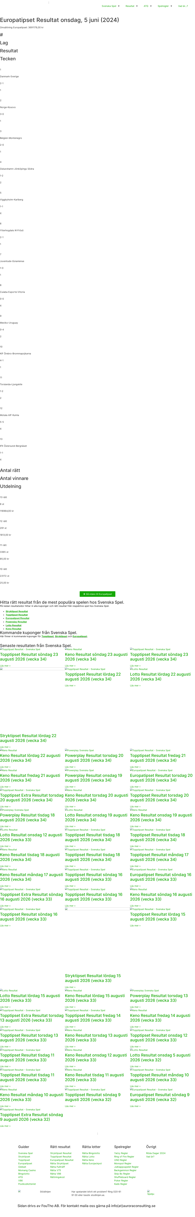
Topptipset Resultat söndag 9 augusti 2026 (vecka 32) (93, 1097)
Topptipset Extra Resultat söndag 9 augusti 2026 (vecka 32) (31, 1117)
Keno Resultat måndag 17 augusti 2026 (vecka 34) (31, 877)
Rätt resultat (60, 1147)
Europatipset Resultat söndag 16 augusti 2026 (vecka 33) (160, 877)
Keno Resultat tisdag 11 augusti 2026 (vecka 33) (94, 1077)
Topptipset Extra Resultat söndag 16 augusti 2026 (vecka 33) (31, 897)
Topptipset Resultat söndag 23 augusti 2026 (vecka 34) (29, 657)
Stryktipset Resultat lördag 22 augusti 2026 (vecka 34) (28, 738)
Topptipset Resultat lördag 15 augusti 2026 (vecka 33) (157, 917)
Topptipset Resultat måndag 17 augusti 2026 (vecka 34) (159, 857)
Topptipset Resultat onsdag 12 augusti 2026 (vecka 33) (158, 1038)
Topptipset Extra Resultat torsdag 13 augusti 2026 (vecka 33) (32, 1018)
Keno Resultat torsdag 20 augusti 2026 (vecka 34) (96, 797)
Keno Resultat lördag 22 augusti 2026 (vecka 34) (30, 758)
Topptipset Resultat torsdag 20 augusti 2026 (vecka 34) (159, 797)
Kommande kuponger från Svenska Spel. (38, 632)
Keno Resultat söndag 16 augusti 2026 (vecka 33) (161, 897)
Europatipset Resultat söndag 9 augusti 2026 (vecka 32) (160, 1097)
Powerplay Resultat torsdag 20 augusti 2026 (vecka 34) (94, 758)
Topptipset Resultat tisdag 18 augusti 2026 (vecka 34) (92, 837)
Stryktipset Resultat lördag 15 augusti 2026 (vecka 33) (93, 978)
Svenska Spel (109, 6)
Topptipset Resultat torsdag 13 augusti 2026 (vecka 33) (29, 1038)
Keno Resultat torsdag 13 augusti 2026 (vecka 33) (96, 1038)
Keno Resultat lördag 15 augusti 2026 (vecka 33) (95, 998)
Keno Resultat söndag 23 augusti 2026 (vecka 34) (96, 657)
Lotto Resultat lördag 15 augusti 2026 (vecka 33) (30, 998)
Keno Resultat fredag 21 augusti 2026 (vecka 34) (30, 778)
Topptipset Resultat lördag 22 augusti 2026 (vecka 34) (93, 676)
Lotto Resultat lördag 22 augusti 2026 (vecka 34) (160, 676)
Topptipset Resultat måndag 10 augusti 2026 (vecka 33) (159, 1077)
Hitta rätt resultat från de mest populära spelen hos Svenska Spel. (62, 602)
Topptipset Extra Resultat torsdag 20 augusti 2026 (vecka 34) (32, 797)
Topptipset (48, 636)
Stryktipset (61, 636)
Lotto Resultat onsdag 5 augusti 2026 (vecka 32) (160, 1057)
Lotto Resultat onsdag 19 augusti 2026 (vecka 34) (96, 817)
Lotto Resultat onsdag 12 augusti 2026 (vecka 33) (31, 837)
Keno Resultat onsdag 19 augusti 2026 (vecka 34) (161, 817)
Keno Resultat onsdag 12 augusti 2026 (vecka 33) (96, 1057)
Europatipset (80, 636)
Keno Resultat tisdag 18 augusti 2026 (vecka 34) (30, 857)
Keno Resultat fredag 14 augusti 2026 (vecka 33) (160, 1018)
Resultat (130, 6)
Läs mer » (5, 665)
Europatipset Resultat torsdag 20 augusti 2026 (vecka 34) (161, 778)
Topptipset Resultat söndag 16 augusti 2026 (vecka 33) (93, 877)
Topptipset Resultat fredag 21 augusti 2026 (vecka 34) (158, 758)
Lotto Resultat (13, 625)
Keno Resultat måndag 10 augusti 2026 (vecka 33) (31, 1097)
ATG (146, 6)
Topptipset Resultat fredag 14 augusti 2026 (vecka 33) (93, 1018)
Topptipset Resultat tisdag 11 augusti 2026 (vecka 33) (27, 1057)
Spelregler (163, 6)
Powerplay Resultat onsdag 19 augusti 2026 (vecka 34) (93, 778)
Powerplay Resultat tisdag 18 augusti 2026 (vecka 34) (27, 817)
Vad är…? (183, 6)
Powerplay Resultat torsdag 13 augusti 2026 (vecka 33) (159, 998)
